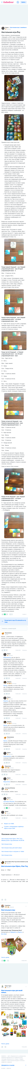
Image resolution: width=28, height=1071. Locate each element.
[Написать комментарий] (14, 628)
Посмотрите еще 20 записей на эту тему (15, 621)
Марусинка (8, 766)
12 (11, 614)
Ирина (7, 27)
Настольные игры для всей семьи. (11, 848)
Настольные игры (14, 27)
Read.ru (20, 932)
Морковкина (8, 632)
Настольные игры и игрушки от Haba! (12, 851)
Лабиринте (13, 932)
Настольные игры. (6, 855)
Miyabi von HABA (9, 823)
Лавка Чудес (8, 985)
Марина (9, 681)
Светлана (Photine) (10, 788)
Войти (23, 2)
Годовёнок (7, 905)
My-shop (3, 934)
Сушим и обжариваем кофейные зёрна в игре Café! (14, 827)
